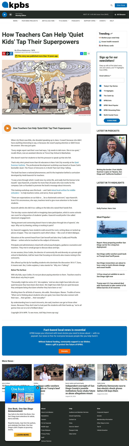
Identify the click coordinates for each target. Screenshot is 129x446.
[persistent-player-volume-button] (10, 14)
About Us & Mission (47, 412)
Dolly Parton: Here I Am (106, 208)
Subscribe (112, 120)
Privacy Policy (45, 434)
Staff (42, 437)
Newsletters (45, 416)
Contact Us (72, 419)
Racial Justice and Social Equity (75, 383)
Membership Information (105, 419)
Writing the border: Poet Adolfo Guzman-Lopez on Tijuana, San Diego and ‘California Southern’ (109, 172)
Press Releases (45, 430)
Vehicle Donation (102, 430)
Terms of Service (46, 441)
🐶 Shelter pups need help (109, 38)
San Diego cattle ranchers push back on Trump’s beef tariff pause (111, 255)
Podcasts (76, 21)
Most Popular (103, 217)
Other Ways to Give (103, 423)
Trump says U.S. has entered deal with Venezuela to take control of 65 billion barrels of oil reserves (111, 285)
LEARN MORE (23, 434)
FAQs (70, 423)
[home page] (15, 5)
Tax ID (99, 426)
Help (112, 21)
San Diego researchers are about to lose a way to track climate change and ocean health (111, 265)
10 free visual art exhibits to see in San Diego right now (111, 275)
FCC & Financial (46, 423)
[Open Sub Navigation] (19, 21)
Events (103, 21)
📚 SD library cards (106, 46)
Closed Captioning (74, 416)
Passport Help (73, 430)
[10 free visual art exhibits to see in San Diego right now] (17, 372)
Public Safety (101, 383)
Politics (36, 383)
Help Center (72, 434)
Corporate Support (103, 412)
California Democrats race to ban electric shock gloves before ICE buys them (111, 388)
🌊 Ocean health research (109, 42)
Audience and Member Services (78, 412)
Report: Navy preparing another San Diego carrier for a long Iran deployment (111, 245)
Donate (64, 351)
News (15, 21)
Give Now (121, 5)
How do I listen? (74, 426)
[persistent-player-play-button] (4, 14)
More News (7, 361)
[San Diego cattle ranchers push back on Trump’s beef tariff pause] (48, 372)
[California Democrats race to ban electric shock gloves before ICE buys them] (112, 372)
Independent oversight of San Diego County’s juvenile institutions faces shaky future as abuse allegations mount (80, 390)
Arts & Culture (48, 21)
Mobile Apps (45, 426)
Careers (43, 419)
